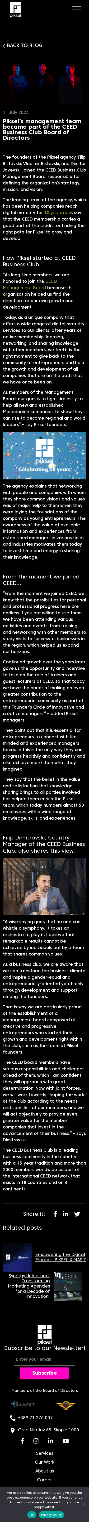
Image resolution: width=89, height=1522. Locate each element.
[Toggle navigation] (76, 10)
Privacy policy (51, 1515)
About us (44, 1471)
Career (44, 1480)
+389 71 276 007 (35, 1418)
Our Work (44, 1463)
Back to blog (24, 46)
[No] (83, 1504)
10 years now (58, 213)
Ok (32, 1515)
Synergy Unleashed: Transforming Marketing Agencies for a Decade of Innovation (29, 1286)
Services (44, 1454)
